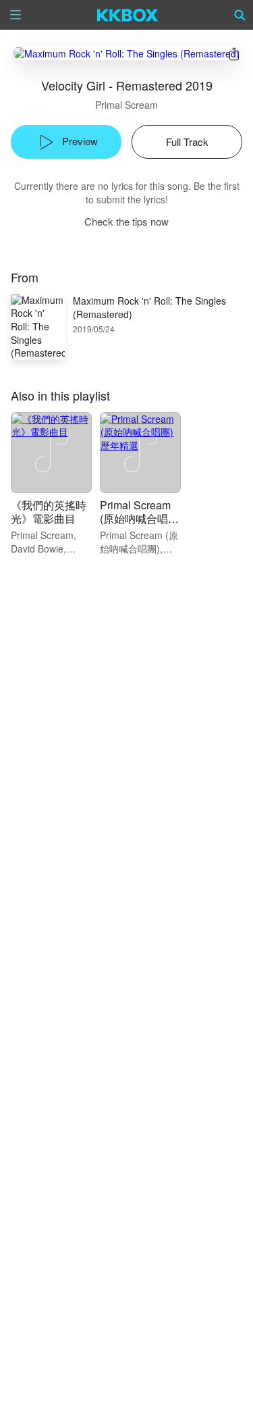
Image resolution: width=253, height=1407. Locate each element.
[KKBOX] (128, 15)
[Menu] (15, 15)
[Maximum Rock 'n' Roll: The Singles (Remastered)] (126, 53)
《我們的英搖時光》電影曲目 (48, 511)
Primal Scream (126, 104)
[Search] (240, 15)
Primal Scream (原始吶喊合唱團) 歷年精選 (135, 518)
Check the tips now (126, 221)
